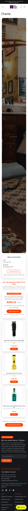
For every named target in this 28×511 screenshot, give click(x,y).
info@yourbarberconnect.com (9, 480)
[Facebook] (6, 490)
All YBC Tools (18, 510)
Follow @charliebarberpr (14, 271)
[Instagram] (2, 490)
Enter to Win (6, 460)
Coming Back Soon (20, 504)
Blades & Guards (5, 499)
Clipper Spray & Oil (6, 504)
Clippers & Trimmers (6, 496)
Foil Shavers (4, 502)
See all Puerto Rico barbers (14, 424)
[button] (3, 7)
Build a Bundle (19, 502)
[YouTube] (13, 490)
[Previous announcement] (2, 2)
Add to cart (14, 348)
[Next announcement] (25, 2)
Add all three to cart (14, 311)
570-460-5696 (5, 478)
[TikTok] (9, 490)
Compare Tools (19, 499)
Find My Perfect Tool (20, 496)
